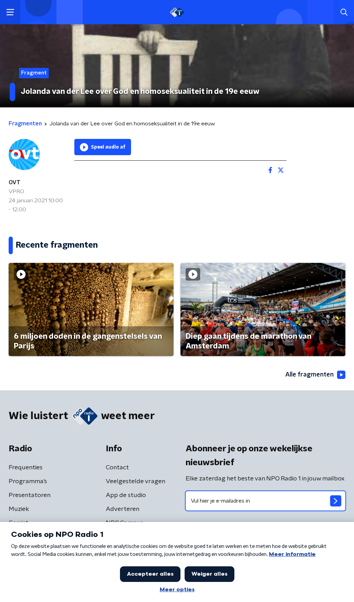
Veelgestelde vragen (135, 481)
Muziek (19, 509)
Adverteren (122, 509)
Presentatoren (29, 495)
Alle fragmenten (309, 375)
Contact (117, 467)
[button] (10, 12)
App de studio (126, 495)
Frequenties (26, 467)
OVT (14, 182)
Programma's (28, 481)
